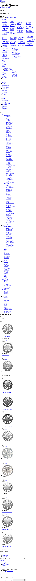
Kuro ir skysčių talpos (7, 312)
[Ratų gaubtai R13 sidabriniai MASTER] (7, 509)
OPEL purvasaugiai (14, 50)
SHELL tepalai (6, 272)
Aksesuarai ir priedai (5, 294)
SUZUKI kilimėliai (28, 29)
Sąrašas (3, 319)
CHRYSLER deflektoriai (9, 188)
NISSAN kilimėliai (20, 28)
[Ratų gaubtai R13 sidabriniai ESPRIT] (7, 458)
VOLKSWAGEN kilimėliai (30, 32)
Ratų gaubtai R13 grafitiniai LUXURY (7, 409)
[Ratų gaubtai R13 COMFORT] (7, 334)
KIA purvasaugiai (4, 56)
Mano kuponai (4, 565)
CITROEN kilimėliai (5, 28)
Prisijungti (1, 0)
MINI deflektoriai (20, 39)
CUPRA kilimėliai (4, 29)
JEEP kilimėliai (12, 28)
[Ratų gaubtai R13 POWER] (7, 371)
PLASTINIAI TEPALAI (7, 70)
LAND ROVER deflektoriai (12, 44)
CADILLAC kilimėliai (5, 26)
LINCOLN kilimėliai (20, 21)
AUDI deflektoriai (4, 36)
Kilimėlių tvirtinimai (6, 183)
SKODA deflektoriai (30, 38)
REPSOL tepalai (6, 273)
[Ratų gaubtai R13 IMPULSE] (7, 352)
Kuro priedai (5, 281)
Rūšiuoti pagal (2, 321)
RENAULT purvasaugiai (15, 51)
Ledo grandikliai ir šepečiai (6, 103)
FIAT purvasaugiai (4, 52)
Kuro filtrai (3, 81)
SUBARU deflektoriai (30, 41)
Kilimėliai (3, 114)
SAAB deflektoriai (30, 37)
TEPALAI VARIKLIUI (7, 68)
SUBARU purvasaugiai (15, 54)
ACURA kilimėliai (4, 21)
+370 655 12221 (7, 2)
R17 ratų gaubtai (4, 93)
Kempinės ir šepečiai (5, 62)
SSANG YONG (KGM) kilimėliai (10, 165)
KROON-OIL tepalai (5, 77)
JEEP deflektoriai (12, 42)
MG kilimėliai (19, 24)
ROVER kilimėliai (28, 23)
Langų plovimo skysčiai (5, 85)
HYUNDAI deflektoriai (13, 37)
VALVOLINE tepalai (5, 75)
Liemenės (3, 109)
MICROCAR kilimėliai (9, 150)
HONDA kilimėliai (12, 23)
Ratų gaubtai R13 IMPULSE (5, 355)
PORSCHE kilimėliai (9, 159)
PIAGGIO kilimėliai (20, 30)
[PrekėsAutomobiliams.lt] (9, 5)
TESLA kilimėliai (28, 30)
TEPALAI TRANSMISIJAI (8, 69)
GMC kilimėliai (8, 133)
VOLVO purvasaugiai (15, 57)
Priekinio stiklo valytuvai (7, 287)
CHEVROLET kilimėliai (9, 122)
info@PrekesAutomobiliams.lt (9, 571)
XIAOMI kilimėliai (8, 171)
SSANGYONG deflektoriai (31, 39)
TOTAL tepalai (14, 71)
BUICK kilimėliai (4, 25)
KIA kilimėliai (12, 29)
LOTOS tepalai (14, 73)
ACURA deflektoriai (8, 185)
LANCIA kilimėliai (8, 142)
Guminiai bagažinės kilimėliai (10, 181)
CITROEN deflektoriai (5, 41)
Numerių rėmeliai (6, 295)
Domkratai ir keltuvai (5, 100)
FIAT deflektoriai (4, 45)
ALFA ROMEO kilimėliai (4, 22)
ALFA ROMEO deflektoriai (4, 38)
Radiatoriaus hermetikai (7, 255)
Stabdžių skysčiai (4, 86)
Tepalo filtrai (5, 302)
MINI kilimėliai (19, 26)
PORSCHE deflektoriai (21, 43)
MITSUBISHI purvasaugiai (16, 48)
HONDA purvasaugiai (5, 54)
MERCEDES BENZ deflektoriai (21, 38)
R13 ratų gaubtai (4, 90)
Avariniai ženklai (4, 108)
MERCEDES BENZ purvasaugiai (7, 57)
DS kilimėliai (7, 130)
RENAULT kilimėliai (29, 22)
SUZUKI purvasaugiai (9, 243)
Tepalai (3, 261)
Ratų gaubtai (4, 289)
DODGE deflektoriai (5, 44)
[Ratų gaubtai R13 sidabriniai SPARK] (7, 492)
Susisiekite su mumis (3, 1)
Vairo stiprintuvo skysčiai (7, 285)
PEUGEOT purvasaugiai (9, 239)
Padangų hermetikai (6, 258)
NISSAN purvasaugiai (15, 49)
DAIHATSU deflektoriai (9, 192)
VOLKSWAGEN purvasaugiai (16, 56)
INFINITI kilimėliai (12, 25)
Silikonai (3, 63)
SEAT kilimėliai (8, 163)
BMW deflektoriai (4, 39)
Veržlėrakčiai (5, 307)
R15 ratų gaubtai (4, 91)
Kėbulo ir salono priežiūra (5, 247)
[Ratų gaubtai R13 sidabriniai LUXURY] (7, 441)
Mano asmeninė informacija (6, 564)
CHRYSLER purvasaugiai (9, 228)
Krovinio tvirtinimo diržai (7, 310)
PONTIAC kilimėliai (20, 32)
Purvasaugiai (4, 225)
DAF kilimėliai (4, 31)
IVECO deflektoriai (8, 199)
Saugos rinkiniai (4, 106)
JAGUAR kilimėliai (12, 27)
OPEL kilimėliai (8, 154)
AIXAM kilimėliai (8, 117)
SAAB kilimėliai (28, 24)
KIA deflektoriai (12, 43)
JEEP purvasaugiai (4, 55)
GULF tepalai (4, 73)
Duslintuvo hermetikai (7, 257)
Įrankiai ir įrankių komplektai (8, 309)
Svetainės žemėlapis (5, 556)
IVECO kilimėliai (8, 138)
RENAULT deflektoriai (21, 44)
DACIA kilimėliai (4, 30)
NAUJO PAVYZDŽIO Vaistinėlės (10, 298)
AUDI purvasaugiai (5, 48)
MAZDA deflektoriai (21, 36)
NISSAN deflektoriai (21, 40)
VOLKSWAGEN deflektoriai (29, 44)
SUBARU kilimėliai (8, 166)
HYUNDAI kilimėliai (9, 134)
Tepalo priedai (6, 280)
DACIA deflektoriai (5, 42)
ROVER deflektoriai (30, 36)
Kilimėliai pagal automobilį (7, 115)
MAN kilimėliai (19, 22)
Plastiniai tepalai (14, 74)
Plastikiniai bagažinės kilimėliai (10, 182)
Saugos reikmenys (4, 296)
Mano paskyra (2, 560)
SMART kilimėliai (28, 26)
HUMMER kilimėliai (13, 24)
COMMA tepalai (14, 76)
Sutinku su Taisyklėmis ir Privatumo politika (7, 577)
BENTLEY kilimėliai (9, 175)
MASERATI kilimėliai (9, 174)
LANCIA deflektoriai (13, 45)
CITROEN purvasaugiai (5, 50)
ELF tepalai (13, 70)
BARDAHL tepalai (5, 76)
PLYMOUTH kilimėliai (20, 31)
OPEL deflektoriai (20, 41)
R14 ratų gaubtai (6, 290)
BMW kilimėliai (4, 24)
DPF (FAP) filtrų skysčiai (5, 87)
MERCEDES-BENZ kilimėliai (10, 173)
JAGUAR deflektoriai (13, 41)
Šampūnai (3, 60)
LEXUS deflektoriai (8, 204)
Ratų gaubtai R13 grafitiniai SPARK (6, 392)
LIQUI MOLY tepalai (7, 267)
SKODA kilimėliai (28, 25)
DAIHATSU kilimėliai (5, 32)
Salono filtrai (4, 82)
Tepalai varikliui (6, 262)
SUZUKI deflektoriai (30, 40)
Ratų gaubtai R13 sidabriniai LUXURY (7, 443)
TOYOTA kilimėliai (29, 31)
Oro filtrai (5, 303)
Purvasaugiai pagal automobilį (8, 226)
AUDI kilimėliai (4, 23)
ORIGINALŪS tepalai (7, 263)
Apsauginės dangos (6, 253)
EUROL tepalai (14, 72)
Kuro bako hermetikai (7, 256)
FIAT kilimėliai (12, 21)
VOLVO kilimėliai (8, 170)
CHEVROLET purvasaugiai (6, 49)
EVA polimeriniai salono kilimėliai (10, 178)
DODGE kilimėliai (5, 33)
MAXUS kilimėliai (8, 147)
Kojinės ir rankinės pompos (7, 308)
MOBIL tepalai (4, 74)
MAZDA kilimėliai (20, 23)
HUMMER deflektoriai (13, 38)
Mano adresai (4, 563)
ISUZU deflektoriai (13, 39)
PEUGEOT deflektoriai (21, 42)
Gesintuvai (3, 107)
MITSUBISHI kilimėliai (20, 27)
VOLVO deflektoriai (30, 45)
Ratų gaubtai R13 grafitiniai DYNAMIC (7, 426)
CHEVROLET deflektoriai (6, 40)
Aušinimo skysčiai (6, 283)
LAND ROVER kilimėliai (12, 32)
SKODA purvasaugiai (15, 52)
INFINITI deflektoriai (13, 40)
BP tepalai (5, 278)
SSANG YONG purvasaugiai (16, 53)
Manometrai (4, 102)
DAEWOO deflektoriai (5, 43)
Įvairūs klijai (5, 260)
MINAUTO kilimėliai (9, 151)
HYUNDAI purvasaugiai (5, 53)
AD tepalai (5, 276)
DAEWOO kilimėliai (9, 126)
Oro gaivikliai (4, 64)
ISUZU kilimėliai (12, 26)
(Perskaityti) (15, 577)
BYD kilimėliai (8, 119)
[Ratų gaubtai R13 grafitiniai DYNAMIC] (7, 424)
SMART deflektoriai (8, 223)
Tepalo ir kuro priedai (5, 279)
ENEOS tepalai (6, 264)
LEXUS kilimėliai (12, 33)
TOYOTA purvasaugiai (15, 55)
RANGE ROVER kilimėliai (30, 21)
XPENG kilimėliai (8, 172)
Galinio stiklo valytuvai (5, 96)
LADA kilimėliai (12, 30)
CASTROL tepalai (4, 72)
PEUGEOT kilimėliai (20, 29)
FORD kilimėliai (12, 22)
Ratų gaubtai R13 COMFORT (6, 336)
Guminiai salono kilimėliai (9, 177)
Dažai (3, 65)
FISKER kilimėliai (8, 132)
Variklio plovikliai (6, 259)
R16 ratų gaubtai (4, 92)
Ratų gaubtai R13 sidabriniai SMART (6, 546)
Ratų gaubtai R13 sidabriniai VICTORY (7, 529)
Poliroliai (3, 61)
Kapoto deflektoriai (6, 224)
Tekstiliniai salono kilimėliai (9, 179)
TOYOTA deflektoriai (30, 42)
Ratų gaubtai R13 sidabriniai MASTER (7, 512)
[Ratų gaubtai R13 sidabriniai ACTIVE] (7, 475)
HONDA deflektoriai (13, 36)
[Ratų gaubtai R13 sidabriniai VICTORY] (7, 526)
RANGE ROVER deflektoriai (22, 45)
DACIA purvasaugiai (5, 51)
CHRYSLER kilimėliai (5, 27)
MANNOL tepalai (14, 75)
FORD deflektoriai (8, 195)
